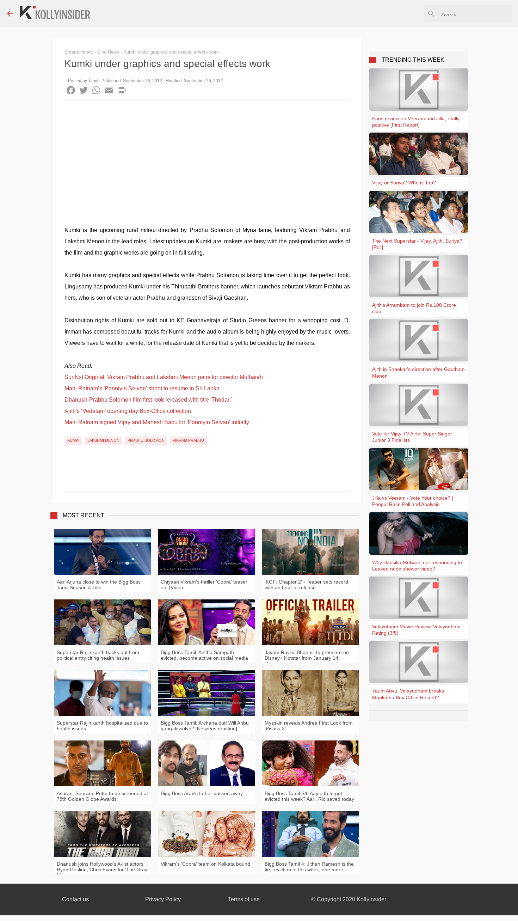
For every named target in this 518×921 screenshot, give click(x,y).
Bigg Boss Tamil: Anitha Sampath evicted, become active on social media (204, 655)
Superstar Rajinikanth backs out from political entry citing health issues (98, 655)
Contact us (75, 899)
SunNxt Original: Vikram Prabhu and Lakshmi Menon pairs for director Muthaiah (163, 377)
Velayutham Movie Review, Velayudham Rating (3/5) (416, 630)
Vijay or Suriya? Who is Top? (404, 182)
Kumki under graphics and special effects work (171, 52)
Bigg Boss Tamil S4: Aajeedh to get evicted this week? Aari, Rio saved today (309, 796)
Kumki (73, 440)
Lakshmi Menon (103, 440)
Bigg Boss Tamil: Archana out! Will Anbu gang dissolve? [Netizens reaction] (205, 725)
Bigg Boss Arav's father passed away (202, 793)
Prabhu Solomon (146, 440)
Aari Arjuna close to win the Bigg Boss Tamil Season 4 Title (99, 584)
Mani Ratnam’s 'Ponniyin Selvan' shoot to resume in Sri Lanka (142, 388)
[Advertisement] (207, 152)
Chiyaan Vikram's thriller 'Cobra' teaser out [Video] (204, 584)
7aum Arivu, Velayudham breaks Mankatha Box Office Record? (408, 694)
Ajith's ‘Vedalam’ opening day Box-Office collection (127, 411)
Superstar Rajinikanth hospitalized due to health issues (102, 725)
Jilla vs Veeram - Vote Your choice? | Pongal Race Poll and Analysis (412, 501)
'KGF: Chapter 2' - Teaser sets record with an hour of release (306, 584)
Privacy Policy (163, 899)
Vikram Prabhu (188, 440)
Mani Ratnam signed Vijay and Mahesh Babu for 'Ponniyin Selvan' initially (156, 422)
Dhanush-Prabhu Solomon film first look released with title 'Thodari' (148, 400)
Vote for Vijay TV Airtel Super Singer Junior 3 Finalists (412, 437)
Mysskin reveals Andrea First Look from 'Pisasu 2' (309, 725)
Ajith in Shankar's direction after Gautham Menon (418, 372)
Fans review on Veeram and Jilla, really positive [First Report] (416, 122)
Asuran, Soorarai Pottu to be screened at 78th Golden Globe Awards (102, 796)
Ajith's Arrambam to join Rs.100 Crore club (414, 308)
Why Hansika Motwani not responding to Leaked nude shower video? (417, 566)
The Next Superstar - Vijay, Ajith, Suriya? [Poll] (417, 244)
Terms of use (244, 899)
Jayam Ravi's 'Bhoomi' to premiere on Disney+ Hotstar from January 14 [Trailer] (307, 657)
